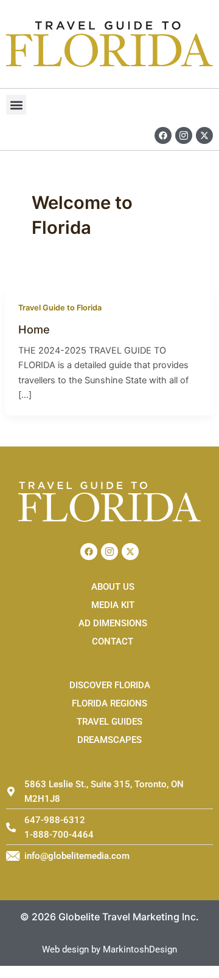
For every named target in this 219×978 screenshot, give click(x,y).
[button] (16, 105)
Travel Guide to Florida (60, 307)
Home (34, 329)
